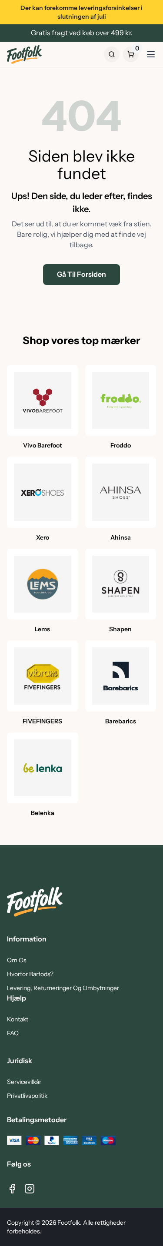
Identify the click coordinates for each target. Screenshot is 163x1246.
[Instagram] (29, 1188)
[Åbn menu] (151, 54)
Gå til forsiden (81, 274)
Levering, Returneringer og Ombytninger (63, 988)
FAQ (13, 1033)
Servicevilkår (24, 1082)
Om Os (17, 960)
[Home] (24, 54)
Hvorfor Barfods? (30, 974)
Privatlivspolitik (27, 1096)
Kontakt (17, 1019)
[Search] (112, 54)
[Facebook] (12, 1188)
